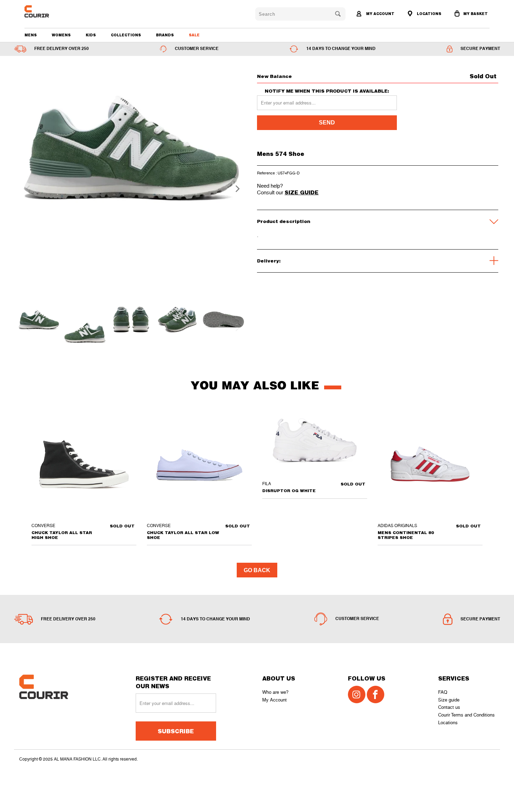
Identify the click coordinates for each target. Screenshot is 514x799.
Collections (126, 35)
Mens (30, 35)
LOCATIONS (428, 14)
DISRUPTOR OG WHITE (314, 443)
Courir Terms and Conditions (466, 715)
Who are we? (275, 692)
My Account (274, 700)
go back (257, 570)
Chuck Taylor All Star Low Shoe (199, 464)
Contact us (449, 707)
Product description (283, 221)
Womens (61, 35)
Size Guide (302, 192)
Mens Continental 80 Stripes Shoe (430, 464)
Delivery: (269, 261)
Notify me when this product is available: (327, 91)
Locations (448, 722)
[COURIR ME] (61, 11)
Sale (194, 35)
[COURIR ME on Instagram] (356, 694)
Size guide (448, 700)
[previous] (27, 188)
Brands (165, 35)
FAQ (442, 692)
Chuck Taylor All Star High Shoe (83, 464)
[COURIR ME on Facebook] (375, 694)
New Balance (274, 76)
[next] (235, 188)
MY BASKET (475, 14)
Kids (91, 35)
